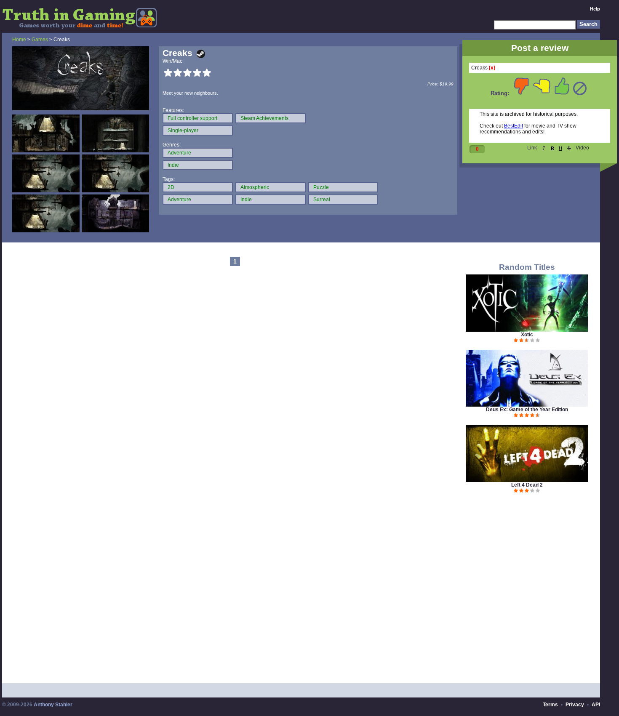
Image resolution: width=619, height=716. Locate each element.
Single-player (183, 130)
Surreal (321, 199)
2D (171, 187)
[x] (492, 68)
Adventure (179, 153)
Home (19, 40)
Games (40, 40)
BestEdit (513, 126)
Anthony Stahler (53, 705)
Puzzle (321, 187)
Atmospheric (254, 187)
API (596, 705)
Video (582, 148)
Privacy (575, 705)
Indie (173, 165)
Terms (550, 705)
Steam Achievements (264, 118)
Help (595, 8)
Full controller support (192, 118)
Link (532, 148)
